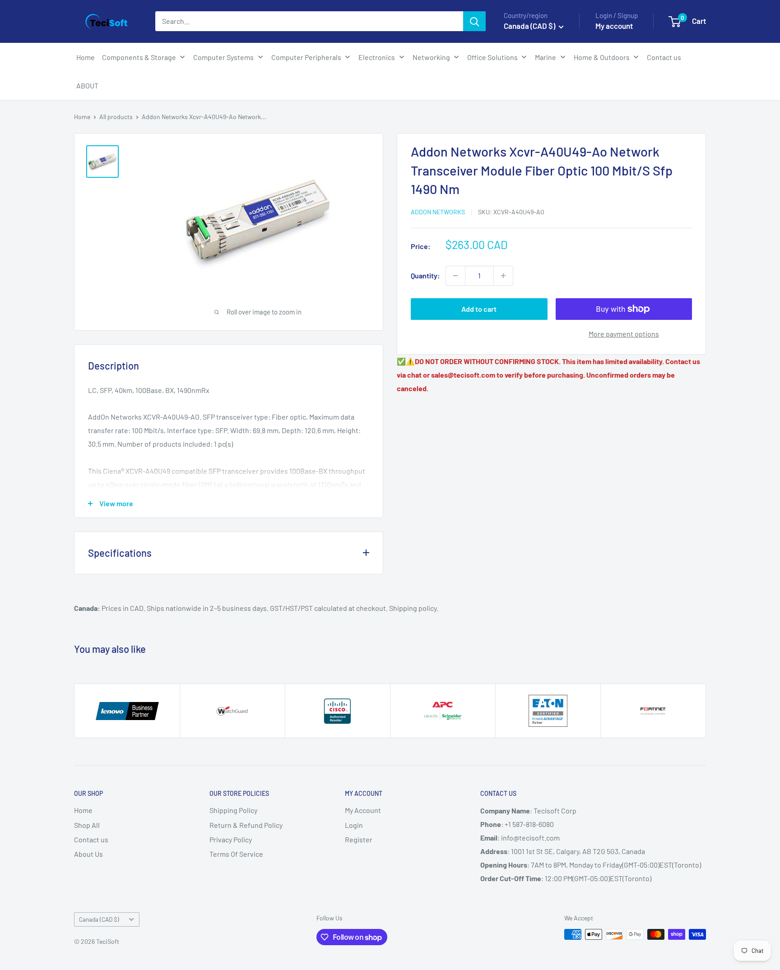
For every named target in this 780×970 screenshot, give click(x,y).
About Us (88, 854)
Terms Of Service (236, 854)
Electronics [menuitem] (376, 57)
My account (614, 25)
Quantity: (425, 275)
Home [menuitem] (85, 57)
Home (82, 116)
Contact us (91, 839)
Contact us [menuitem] (664, 57)
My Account (363, 810)
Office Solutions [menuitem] (492, 57)
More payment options (624, 333)
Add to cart (479, 309)
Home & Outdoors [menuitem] (602, 57)
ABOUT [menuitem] (87, 85)
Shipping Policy (233, 810)
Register (358, 839)
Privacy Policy (230, 839)
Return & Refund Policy (246, 825)
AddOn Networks (438, 212)
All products (116, 116)
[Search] (474, 21)
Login (354, 825)
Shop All (87, 825)
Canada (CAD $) (99, 919)
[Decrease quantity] (455, 275)
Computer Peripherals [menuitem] (306, 57)
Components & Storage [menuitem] (139, 57)
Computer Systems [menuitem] (223, 57)
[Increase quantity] (503, 275)
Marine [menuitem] (545, 57)
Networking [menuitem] (431, 57)
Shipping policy (412, 608)
